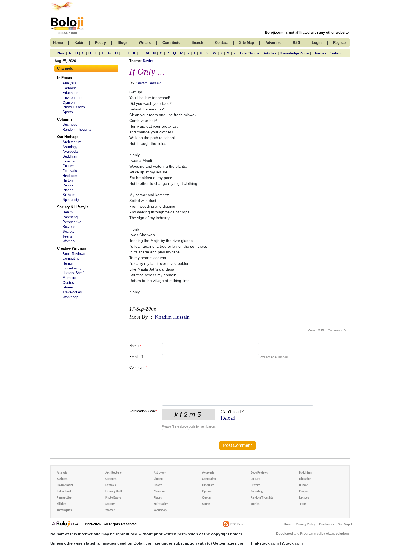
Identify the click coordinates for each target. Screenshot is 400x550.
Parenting (70, 217)
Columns (64, 119)
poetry (100, 43)
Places (68, 190)
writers (145, 43)
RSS (296, 43)
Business (70, 124)
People (68, 185)
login (317, 43)
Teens (67, 236)
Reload (228, 418)
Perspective (72, 222)
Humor (68, 263)
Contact (221, 43)
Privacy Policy (306, 524)
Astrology (70, 147)
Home (288, 524)
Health (68, 212)
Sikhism (69, 195)
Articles (269, 53)
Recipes (69, 227)
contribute (171, 43)
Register (340, 43)
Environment (72, 98)
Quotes (68, 283)
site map (246, 43)
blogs (122, 43)
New (60, 53)
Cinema (69, 161)
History (68, 180)
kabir (79, 43)
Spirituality (71, 200)
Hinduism (70, 176)
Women (69, 241)
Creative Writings (71, 248)
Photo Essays (74, 107)
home (58, 43)
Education (70, 93)
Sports (68, 112)
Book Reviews (74, 254)
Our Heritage (67, 137)
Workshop (70, 297)
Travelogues (72, 292)
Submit (336, 53)
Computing (71, 258)
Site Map (344, 524)
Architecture (72, 142)
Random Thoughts (77, 129)
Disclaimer (326, 524)
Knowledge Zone (294, 53)
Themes (319, 53)
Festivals (70, 171)
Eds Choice (249, 53)
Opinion (69, 102)
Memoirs (69, 278)
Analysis (69, 83)
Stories (68, 287)
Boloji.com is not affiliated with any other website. (307, 32)
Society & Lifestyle (72, 207)
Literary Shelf (73, 273)
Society (69, 231)
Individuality (72, 268)
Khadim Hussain (148, 83)
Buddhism (70, 156)
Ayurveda (70, 151)
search (197, 43)
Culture (68, 166)
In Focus (64, 78)
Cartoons (70, 88)
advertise (273, 43)
